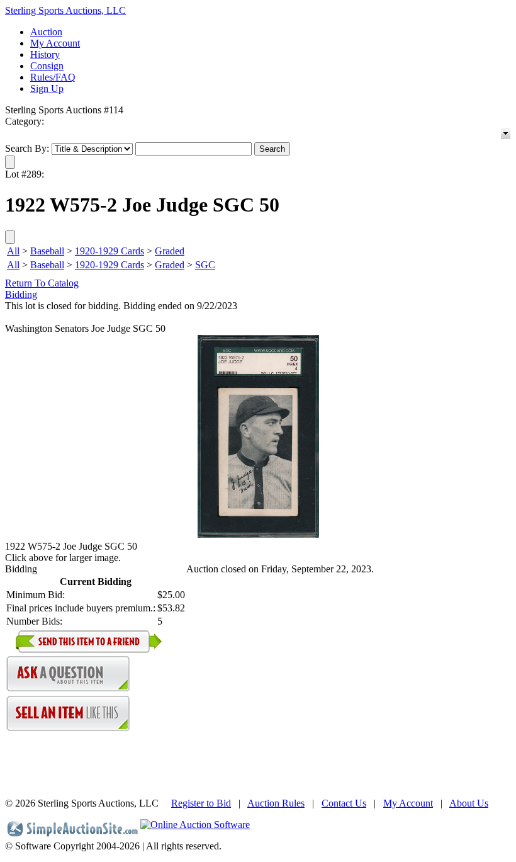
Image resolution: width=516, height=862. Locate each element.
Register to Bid (201, 803)
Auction (46, 31)
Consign (47, 65)
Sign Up (47, 88)
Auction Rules (276, 803)
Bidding (21, 294)
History (45, 54)
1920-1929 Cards (109, 251)
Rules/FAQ (53, 77)
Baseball (47, 251)
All (13, 251)
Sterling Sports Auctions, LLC (65, 10)
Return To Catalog (42, 283)
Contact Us (344, 803)
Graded (169, 251)
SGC (205, 264)
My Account (55, 43)
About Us (468, 803)
